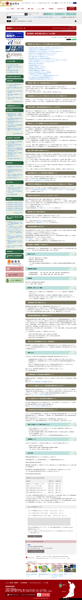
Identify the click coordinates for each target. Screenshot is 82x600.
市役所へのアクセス (14, 594)
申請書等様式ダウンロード (14, 105)
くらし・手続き (10, 8)
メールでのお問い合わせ (30, 594)
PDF (30, 14)
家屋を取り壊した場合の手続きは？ (36, 63)
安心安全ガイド (61, 8)
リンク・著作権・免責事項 (12, 582)
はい (48, 510)
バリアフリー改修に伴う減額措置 (41, 394)
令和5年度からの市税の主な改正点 (15, 208)
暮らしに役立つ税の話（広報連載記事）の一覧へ (15, 246)
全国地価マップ (31, 238)
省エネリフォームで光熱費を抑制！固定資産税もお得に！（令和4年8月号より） (15, 237)
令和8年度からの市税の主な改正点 (15, 202)
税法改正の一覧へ (19, 212)
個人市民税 (10, 110)
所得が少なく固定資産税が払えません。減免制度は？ (40, 72)
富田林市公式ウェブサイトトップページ (20, 17)
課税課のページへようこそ (55, 17)
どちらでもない (54, 510)
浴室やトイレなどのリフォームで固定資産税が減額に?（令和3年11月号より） (15, 242)
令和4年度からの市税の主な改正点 (15, 210)
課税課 (28, 544)
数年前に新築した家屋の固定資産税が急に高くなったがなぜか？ (43, 53)
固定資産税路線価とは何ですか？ (36, 65)
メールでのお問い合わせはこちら (36, 551)
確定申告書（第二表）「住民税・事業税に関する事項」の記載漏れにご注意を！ (15, 115)
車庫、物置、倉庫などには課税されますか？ (38, 56)
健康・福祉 (30, 8)
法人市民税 (10, 182)
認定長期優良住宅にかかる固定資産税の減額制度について (41, 58)
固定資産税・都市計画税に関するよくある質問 (22, 21)
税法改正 (9, 198)
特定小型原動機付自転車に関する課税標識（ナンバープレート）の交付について (15, 171)
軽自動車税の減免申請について (14, 177)
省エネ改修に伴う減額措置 (40, 405)
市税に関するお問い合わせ (14, 76)
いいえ (62, 510)
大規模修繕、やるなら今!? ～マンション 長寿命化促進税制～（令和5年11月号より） (15, 223)
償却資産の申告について (13, 156)
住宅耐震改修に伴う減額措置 (40, 381)
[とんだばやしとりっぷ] (71, 9)
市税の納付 (10, 251)
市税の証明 (10, 80)
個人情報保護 (24, 582)
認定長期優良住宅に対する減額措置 (41, 180)
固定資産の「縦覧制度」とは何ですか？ (37, 66)
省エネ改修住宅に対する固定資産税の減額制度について (41, 77)
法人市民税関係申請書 (12, 194)
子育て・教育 (20, 8)
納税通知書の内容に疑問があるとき (36, 68)
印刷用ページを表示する (58, 37)
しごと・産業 (40, 8)
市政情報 (51, 8)
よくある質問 (10, 185)
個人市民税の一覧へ (18, 133)
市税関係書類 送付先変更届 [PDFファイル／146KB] (43, 189)
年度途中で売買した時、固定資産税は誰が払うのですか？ (41, 49)
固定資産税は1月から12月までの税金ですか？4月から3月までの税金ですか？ (45, 51)
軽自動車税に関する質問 (13, 70)
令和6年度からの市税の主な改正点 (15, 206)
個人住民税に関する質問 (13, 65)
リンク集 (46, 582)
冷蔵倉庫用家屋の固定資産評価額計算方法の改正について (41, 79)
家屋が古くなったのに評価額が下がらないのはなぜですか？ (42, 54)
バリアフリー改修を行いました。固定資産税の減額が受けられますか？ (44, 75)
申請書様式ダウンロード (44, 207)
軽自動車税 (10, 162)
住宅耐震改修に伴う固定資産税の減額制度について (40, 73)
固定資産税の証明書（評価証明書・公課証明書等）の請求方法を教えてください (46, 47)
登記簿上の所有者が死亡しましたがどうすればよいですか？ (42, 61)
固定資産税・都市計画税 (43, 17)
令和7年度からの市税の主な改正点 (15, 204)
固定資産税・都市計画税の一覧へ (15, 158)
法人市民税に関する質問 (13, 72)
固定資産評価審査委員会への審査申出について (39, 70)
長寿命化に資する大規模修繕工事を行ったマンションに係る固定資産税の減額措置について (15, 149)
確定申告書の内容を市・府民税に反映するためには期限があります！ (15, 130)
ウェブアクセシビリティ (35, 582)
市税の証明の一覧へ (18, 101)
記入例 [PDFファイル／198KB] (63, 189)
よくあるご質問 (11, 61)
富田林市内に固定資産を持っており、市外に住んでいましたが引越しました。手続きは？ (48, 60)
